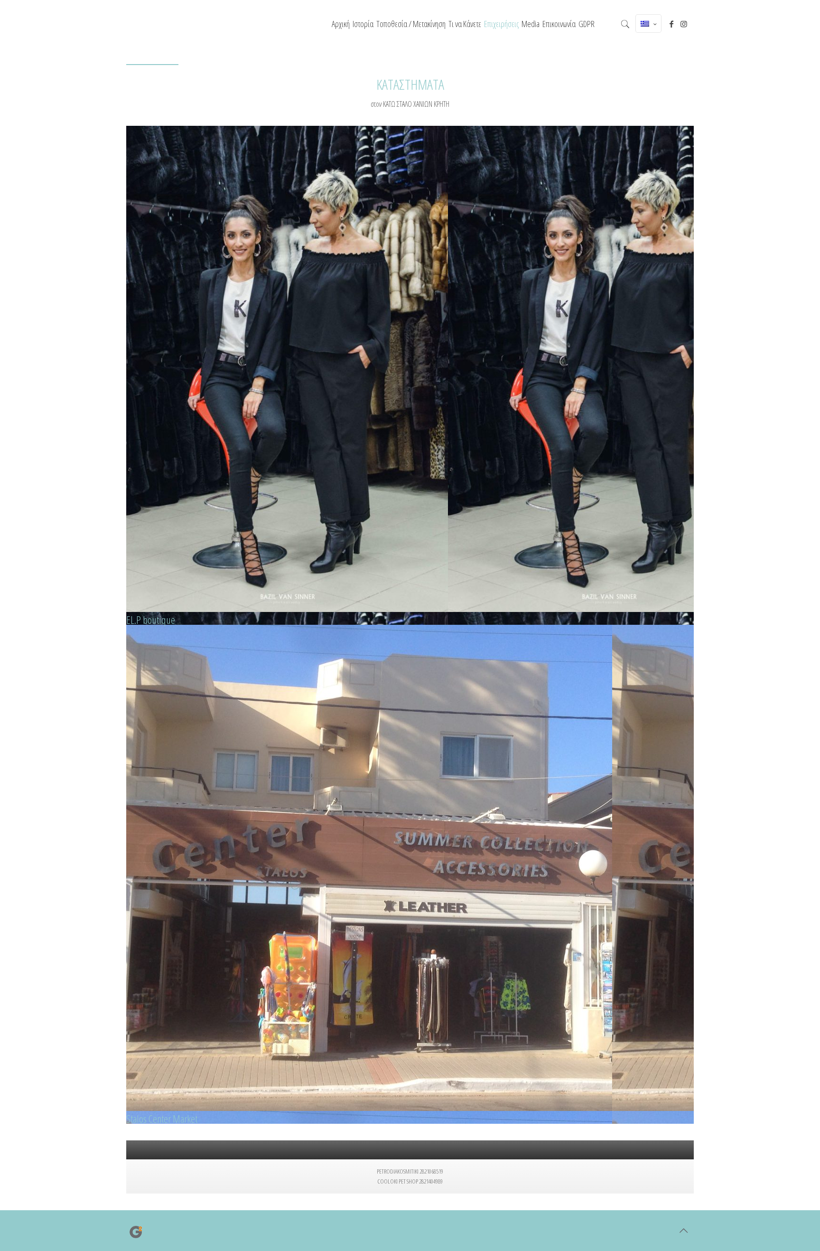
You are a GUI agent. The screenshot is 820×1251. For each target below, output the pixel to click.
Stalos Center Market (161, 1118)
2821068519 (431, 1171)
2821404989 (431, 1181)
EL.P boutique (150, 619)
